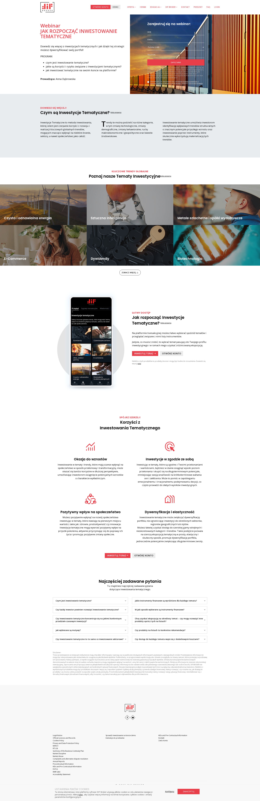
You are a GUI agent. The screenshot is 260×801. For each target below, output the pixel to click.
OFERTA (130, 7)
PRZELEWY (198, 7)
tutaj (139, 363)
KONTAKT (185, 7)
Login (217, 7)
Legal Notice (57, 735)
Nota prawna (115, 112)
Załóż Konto (163, 740)
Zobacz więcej (130, 272)
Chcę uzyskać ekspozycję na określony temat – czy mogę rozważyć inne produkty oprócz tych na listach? (169, 620)
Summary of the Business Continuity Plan (68, 751)
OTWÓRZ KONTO (100, 7)
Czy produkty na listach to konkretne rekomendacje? (160, 630)
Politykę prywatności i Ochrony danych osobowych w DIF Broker (174, 82)
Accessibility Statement (61, 774)
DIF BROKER (170, 7)
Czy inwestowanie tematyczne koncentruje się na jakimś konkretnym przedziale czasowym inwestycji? (89, 620)
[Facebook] (127, 717)
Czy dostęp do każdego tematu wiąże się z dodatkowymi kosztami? (167, 639)
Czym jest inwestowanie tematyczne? (74, 600)
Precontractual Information (63, 764)
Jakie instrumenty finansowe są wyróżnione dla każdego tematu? (166, 600)
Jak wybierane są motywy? (68, 630)
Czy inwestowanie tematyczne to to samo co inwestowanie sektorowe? (89, 639)
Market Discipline (59, 753)
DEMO (115, 7)
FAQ (208, 7)
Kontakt (161, 738)
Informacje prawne (196, 83)
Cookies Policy (58, 740)
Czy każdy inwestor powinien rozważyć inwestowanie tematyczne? (87, 609)
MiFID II (55, 746)
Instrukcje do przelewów (115, 738)
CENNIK (143, 7)
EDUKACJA (155, 7)
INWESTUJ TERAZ (145, 353)
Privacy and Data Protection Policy (66, 743)
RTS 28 (55, 748)
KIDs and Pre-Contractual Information (67, 766)
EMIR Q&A (56, 772)
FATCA (55, 769)
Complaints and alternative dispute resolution (70, 759)
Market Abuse (58, 756)
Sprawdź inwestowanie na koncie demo (121, 735)
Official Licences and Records (64, 738)
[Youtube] (132, 717)
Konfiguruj (169, 791)
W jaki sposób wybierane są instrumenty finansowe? (159, 609)
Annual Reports (59, 761)
